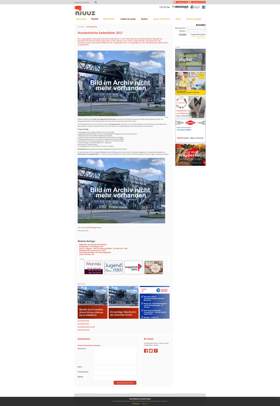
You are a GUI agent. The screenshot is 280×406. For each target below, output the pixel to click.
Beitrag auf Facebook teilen (146, 350)
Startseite (81, 18)
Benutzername (180, 28)
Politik (94, 18)
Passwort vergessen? (199, 36)
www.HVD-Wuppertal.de (93, 227)
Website (80, 377)
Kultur (144, 18)
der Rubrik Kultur (83, 324)
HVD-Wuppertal (91, 27)
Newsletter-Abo (182, 2)
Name (80, 367)
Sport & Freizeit (161, 18)
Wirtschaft (108, 18)
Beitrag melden (156, 350)
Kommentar (82, 348)
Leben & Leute (128, 18)
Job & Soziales (193, 18)
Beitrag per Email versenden (151, 350)
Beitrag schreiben (199, 2)
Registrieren (201, 38)
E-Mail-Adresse (83, 372)
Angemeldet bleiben (199, 34)
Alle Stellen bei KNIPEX (183, 130)
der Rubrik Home (83, 321)
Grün (178, 18)
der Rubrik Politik (83, 330)
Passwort (182, 31)
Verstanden (136, 403)
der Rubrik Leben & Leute (86, 327)
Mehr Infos (145, 403)
